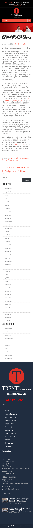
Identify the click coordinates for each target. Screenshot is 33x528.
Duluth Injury (9, 430)
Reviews (7, 440)
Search (4, 177)
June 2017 (7, 321)
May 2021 (7, 202)
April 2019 (7, 278)
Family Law (7, 345)
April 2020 (7, 238)
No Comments (20, 44)
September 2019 (9, 261)
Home (7, 411)
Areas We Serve (10, 420)
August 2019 (8, 264)
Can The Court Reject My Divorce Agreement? (14, 172)
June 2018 (7, 307)
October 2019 (8, 258)
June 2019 (7, 271)
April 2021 (7, 205)
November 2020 (8, 221)
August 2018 (8, 304)
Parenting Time (8, 351)
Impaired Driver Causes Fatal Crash (15, 167)
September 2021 (9, 188)
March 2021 (7, 208)
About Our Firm (10, 417)
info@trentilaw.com (21, 2)
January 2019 (8, 288)
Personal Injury (13, 160)
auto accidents (19, 144)
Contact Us (9, 443)
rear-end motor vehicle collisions (16, 99)
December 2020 (8, 218)
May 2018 (7, 311)
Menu (6, 21)
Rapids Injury (9, 427)
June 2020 (7, 235)
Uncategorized (8, 358)
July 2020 (7, 231)
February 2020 (8, 245)
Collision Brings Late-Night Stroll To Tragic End (19, 499)
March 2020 (7, 241)
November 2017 (8, 317)
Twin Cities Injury (11, 433)
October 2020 (8, 225)
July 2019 (7, 268)
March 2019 (7, 281)
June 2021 (7, 198)
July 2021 (7, 195)
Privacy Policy (9, 446)
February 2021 (8, 211)
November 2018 (8, 294)
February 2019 (8, 284)
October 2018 (8, 297)
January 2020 (8, 248)
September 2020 (9, 228)
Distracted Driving (9, 338)
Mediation (7, 348)
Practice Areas (10, 436)
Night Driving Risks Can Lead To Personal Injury (19, 508)
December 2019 (8, 251)
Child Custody (8, 335)
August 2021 (8, 192)
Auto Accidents (15, 158)
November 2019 (8, 254)
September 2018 (9, 301)
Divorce (6, 342)
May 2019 (7, 274)
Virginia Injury (10, 424)
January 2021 (8, 215)
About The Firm (8, 328)
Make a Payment (16, 6)
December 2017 (8, 314)
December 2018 (8, 291)
